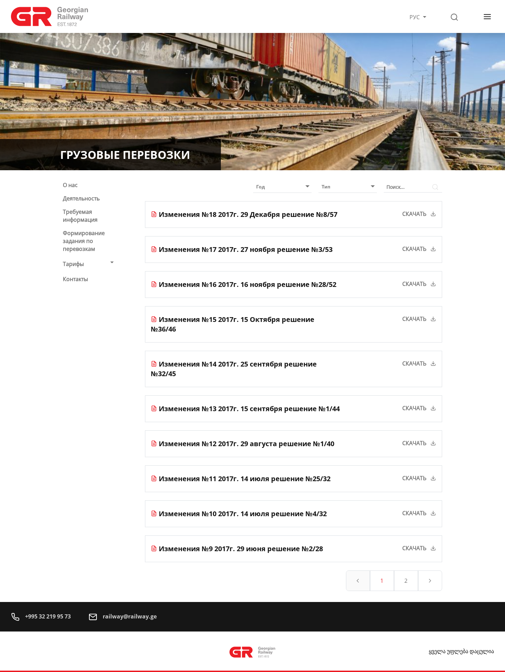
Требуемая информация (80, 215)
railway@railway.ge (129, 616)
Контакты (75, 279)
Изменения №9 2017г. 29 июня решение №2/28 (241, 548)
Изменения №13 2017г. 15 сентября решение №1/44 (249, 408)
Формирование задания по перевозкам (84, 241)
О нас (70, 185)
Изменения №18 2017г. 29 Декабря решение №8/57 (248, 214)
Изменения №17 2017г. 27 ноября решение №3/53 (246, 249)
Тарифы (73, 264)
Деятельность (81, 198)
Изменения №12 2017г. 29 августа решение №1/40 (246, 443)
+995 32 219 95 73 (47, 616)
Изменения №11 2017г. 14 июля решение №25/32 (244, 478)
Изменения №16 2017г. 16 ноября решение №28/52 (247, 284)
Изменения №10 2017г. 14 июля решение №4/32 (243, 513)
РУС (415, 17)
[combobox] (279, 187)
